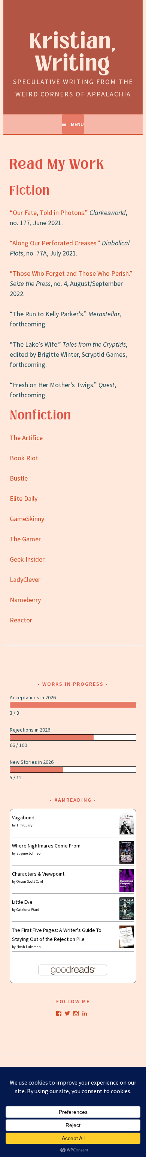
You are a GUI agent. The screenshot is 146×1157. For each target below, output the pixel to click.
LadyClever (25, 579)
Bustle (19, 478)
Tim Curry (24, 825)
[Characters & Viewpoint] (126, 890)
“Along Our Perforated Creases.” (55, 243)
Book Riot (24, 458)
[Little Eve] (126, 918)
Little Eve (22, 902)
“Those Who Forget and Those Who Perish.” (71, 273)
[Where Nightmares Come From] (126, 861)
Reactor (21, 620)
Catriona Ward (27, 909)
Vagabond (23, 817)
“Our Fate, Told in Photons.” (49, 212)
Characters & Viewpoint (38, 873)
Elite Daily (23, 498)
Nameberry (25, 599)
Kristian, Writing (73, 53)
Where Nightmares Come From (46, 845)
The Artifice (26, 437)
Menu (77, 124)
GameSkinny (27, 518)
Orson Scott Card (29, 881)
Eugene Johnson (29, 853)
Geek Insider (27, 559)
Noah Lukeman (28, 946)
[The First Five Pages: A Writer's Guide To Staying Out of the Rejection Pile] (126, 947)
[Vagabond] (126, 832)
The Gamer (25, 539)
